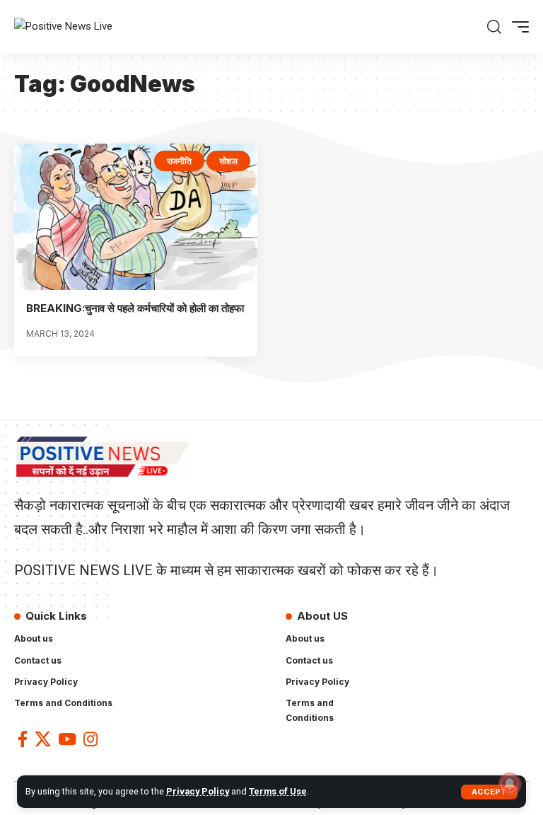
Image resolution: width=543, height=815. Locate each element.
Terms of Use (278, 791)
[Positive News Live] (63, 27)
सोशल (228, 161)
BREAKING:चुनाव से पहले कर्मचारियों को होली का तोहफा (135, 308)
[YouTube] (67, 739)
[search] (494, 27)
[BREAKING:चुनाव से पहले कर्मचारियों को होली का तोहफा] (135, 216)
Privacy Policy (197, 791)
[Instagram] (90, 739)
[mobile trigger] (517, 27)
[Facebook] (22, 739)
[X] (42, 739)
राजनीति (179, 161)
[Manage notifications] (509, 784)
